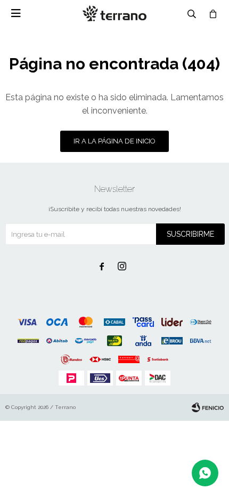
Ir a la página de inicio (114, 141)
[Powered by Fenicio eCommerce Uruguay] (208, 407)
